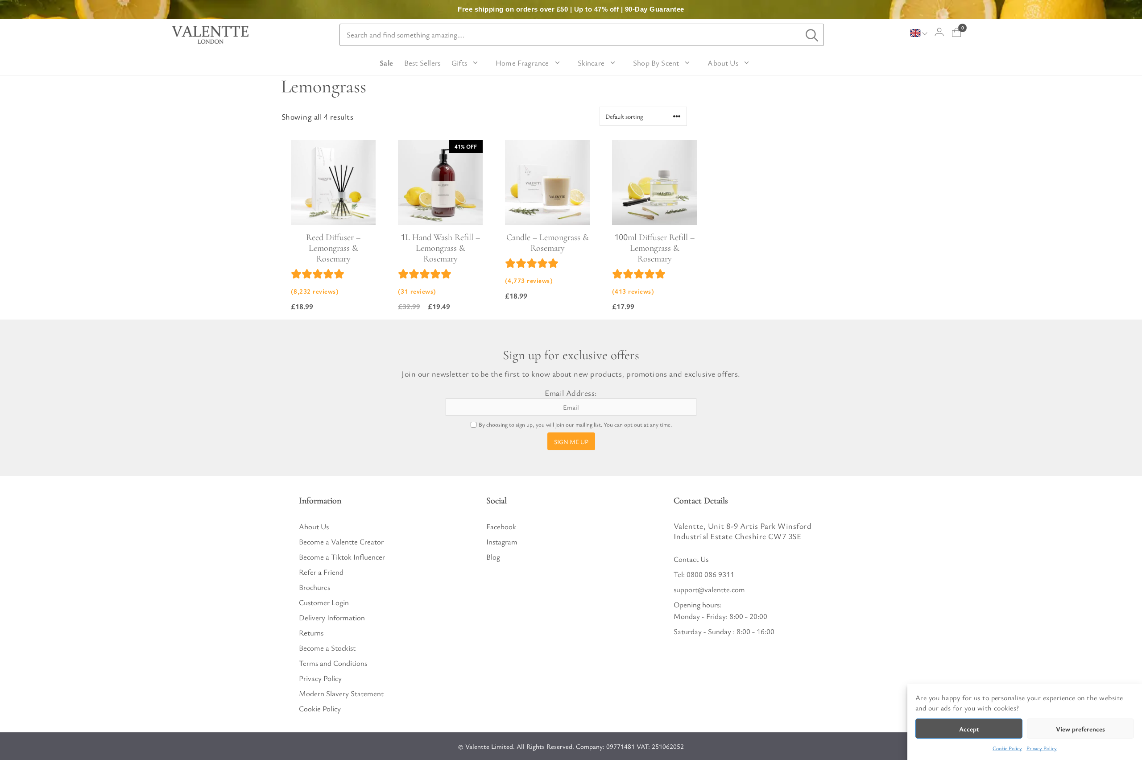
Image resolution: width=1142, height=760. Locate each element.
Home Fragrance (522, 63)
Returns (311, 632)
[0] (956, 32)
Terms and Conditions (333, 663)
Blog (493, 557)
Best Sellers (422, 63)
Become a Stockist (327, 648)
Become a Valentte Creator (341, 541)
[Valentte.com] (210, 34)
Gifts (459, 63)
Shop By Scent (656, 63)
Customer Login (324, 602)
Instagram (501, 541)
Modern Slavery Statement (341, 693)
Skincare (591, 63)
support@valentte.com (709, 589)
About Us (723, 63)
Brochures (314, 587)
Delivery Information (332, 617)
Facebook (501, 526)
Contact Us (691, 559)
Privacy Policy (1041, 748)
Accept (969, 728)
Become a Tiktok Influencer (342, 557)
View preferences (1080, 728)
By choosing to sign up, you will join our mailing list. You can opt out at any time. (575, 424)
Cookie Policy (1007, 748)
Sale (386, 63)
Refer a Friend (321, 572)
